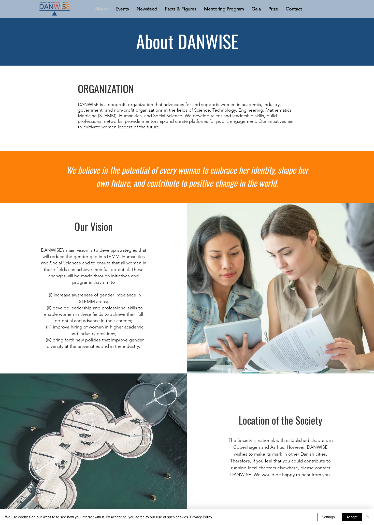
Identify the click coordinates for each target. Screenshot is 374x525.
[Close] (368, 517)
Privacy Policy (201, 516)
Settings (328, 516)
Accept (352, 516)
